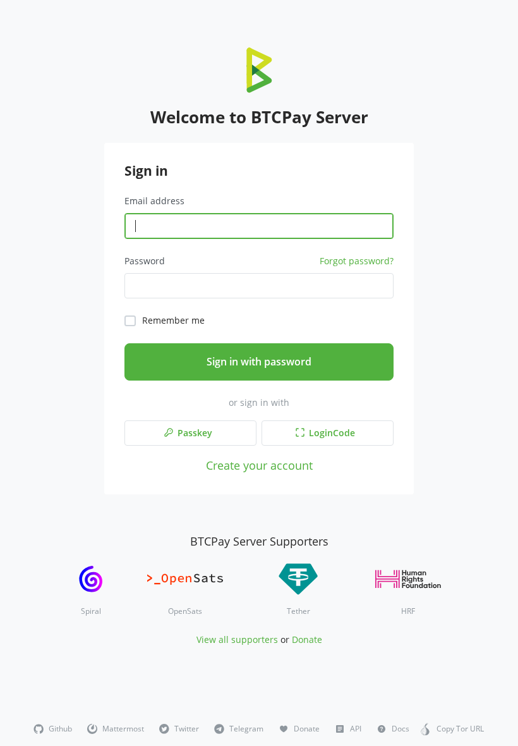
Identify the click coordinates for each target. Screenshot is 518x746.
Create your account (259, 465)
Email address (154, 201)
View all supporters (237, 639)
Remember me (173, 320)
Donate (307, 639)
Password (144, 261)
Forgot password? (357, 261)
